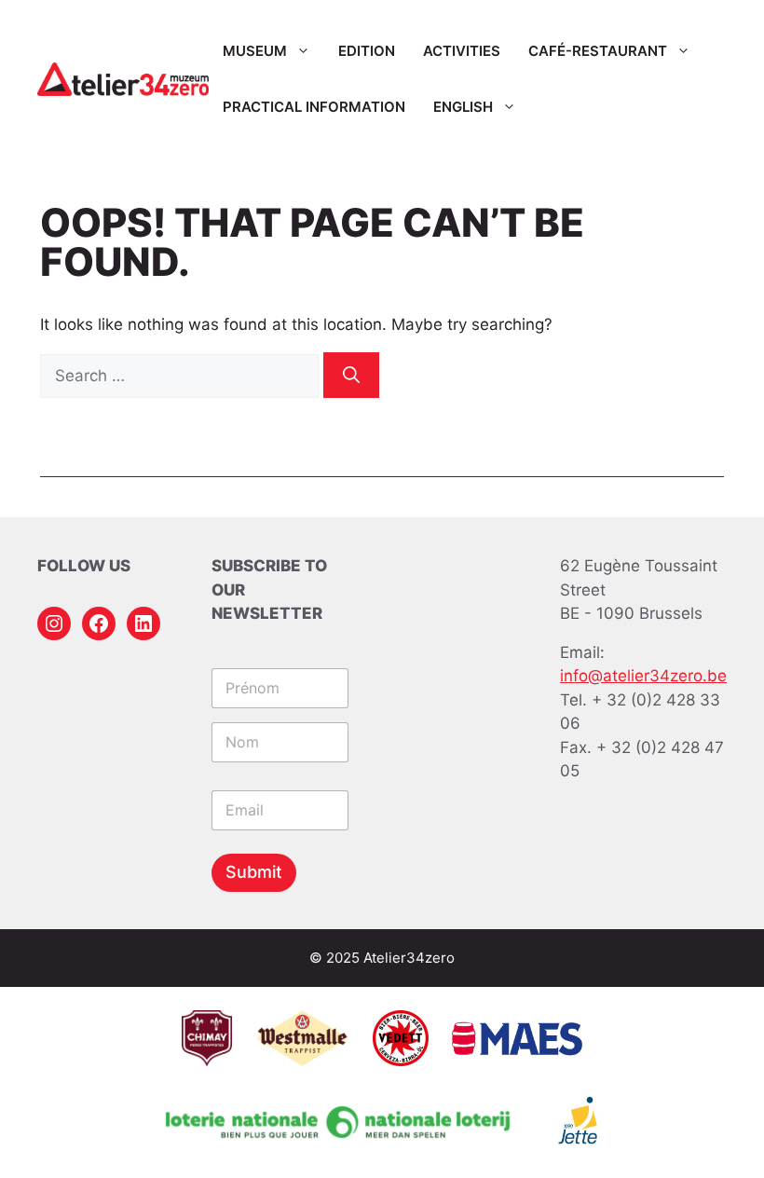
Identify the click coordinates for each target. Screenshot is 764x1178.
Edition (366, 51)
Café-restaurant (597, 51)
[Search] (351, 375)
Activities (461, 51)
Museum (255, 51)
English (463, 107)
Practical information (314, 107)
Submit (253, 872)
